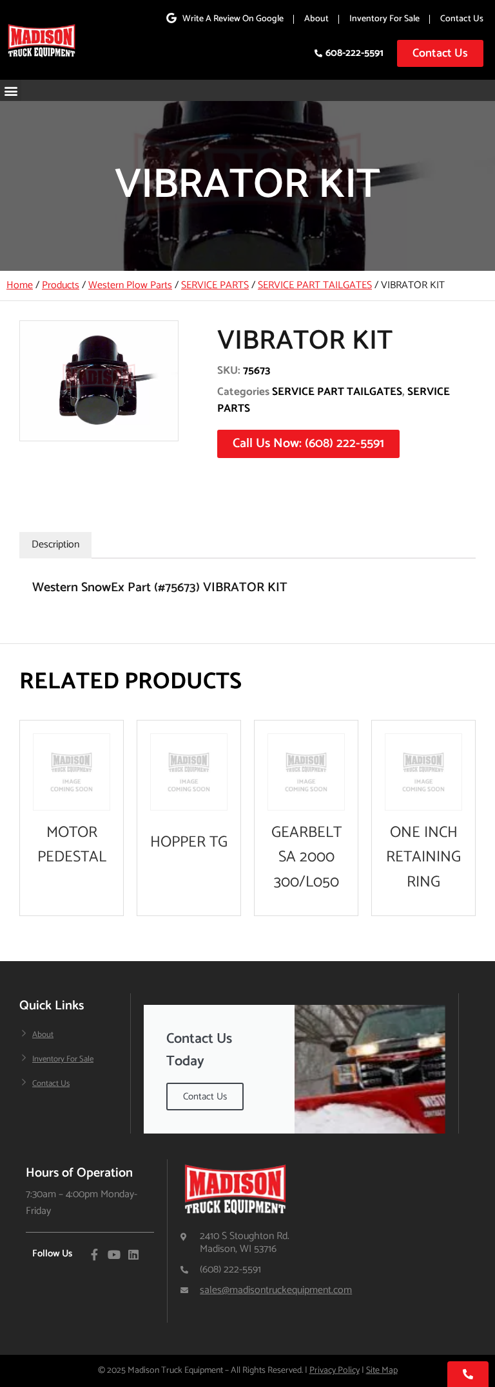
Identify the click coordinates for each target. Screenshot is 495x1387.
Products (60, 285)
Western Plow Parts (130, 285)
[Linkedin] (133, 1254)
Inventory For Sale (384, 19)
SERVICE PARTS (215, 285)
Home (19, 285)
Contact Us (461, 19)
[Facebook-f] (95, 1254)
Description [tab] (55, 544)
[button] (10, 90)
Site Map (382, 1370)
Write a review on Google (233, 19)
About (316, 19)
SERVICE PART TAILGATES (315, 285)
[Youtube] (114, 1254)
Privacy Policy (334, 1370)
